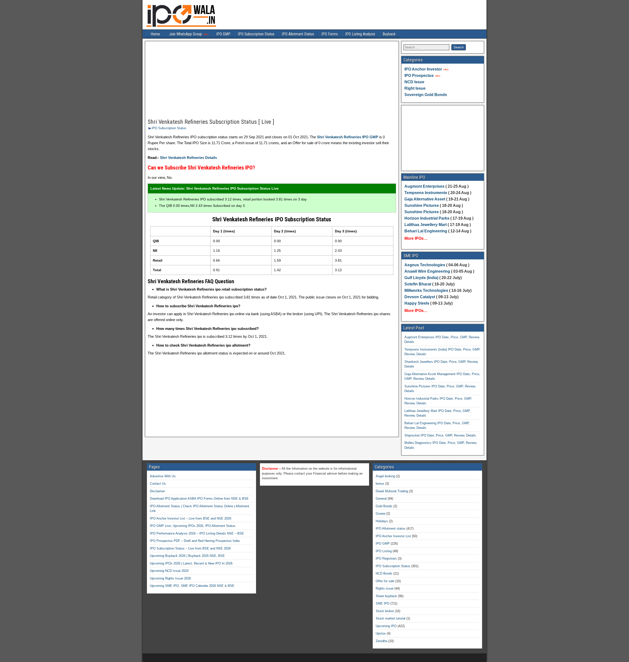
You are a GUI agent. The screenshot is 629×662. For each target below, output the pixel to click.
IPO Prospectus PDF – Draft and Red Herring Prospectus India (195, 541)
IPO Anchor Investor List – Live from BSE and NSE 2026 (190, 518)
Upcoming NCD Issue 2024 (169, 571)
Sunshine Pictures (421, 205)
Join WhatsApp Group (186, 34)
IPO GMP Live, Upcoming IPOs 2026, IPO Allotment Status (192, 526)
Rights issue (384, 588)
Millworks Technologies (426, 290)
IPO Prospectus (419, 75)
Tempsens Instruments (425, 193)
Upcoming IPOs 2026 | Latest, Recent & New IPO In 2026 (191, 563)
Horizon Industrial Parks (426, 218)
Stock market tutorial (390, 618)
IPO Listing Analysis (360, 34)
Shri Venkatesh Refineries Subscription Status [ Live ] (211, 121)
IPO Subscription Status (256, 34)
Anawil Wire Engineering (427, 271)
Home (155, 34)
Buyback (389, 34)
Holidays (382, 521)
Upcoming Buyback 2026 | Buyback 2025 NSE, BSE (187, 556)
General (381, 498)
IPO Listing (384, 551)
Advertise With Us (163, 476)
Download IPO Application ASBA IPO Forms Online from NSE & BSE (199, 498)
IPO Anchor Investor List (393, 536)
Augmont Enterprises (424, 186)
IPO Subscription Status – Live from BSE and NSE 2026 (190, 548)
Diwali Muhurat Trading (392, 491)
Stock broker (385, 611)
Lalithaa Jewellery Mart (425, 225)
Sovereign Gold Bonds (425, 95)
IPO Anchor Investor (423, 69)
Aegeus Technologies (424, 265)
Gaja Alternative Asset (424, 199)
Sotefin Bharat (417, 284)
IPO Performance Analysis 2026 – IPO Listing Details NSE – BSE (197, 533)
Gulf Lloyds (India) (421, 278)
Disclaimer (157, 491)
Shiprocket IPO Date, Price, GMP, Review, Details (440, 435)
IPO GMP (223, 34)
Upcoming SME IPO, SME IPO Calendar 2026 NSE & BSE (192, 586)
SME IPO (382, 603)
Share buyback (386, 596)
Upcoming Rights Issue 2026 (170, 578)
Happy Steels (416, 303)
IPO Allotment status (390, 528)
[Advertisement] (272, 80)
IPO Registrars (386, 558)
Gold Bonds (384, 506)
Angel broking (385, 476)
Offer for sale (385, 581)
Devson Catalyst (419, 297)
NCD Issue (414, 82)
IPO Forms (329, 34)
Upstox (381, 633)
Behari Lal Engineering (425, 231)
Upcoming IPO (386, 626)
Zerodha (381, 641)
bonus (380, 483)
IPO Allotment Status (298, 34)
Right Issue (415, 88)
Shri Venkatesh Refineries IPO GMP (347, 137)
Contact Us (158, 483)
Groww (380, 513)
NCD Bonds (384, 573)
